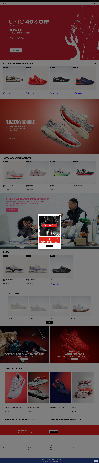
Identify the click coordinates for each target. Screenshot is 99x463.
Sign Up (49, 245)
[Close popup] (60, 216)
